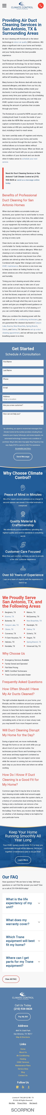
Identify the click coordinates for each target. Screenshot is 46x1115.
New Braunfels (19, 326)
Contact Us (22, 1075)
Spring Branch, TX (34, 642)
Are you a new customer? (13, 405)
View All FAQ (10, 979)
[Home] (22, 5)
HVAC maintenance (10, 266)
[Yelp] (23, 1087)
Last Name (7, 370)
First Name (7, 362)
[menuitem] (12, 1103)
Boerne (10, 326)
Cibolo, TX (9, 629)
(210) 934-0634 (23, 1008)
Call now (24, 329)
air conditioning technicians (27, 319)
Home (22, 1049)
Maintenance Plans (23, 1065)
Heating (23, 1059)
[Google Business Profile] (17, 1087)
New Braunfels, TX (34, 621)
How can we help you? (11, 414)
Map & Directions (23, 1037)
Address (6, 397)
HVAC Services (23, 1062)
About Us (23, 1052)
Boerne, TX (9, 616)
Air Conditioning (23, 1056)
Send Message (23, 457)
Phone (5, 379)
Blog (23, 1072)
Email (5, 388)
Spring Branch (31, 326)
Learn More (23, 860)
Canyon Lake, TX (12, 625)
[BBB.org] (28, 1087)
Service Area (23, 1069)
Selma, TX (31, 629)
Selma (14, 329)
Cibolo (4, 329)
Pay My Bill (23, 1017)
